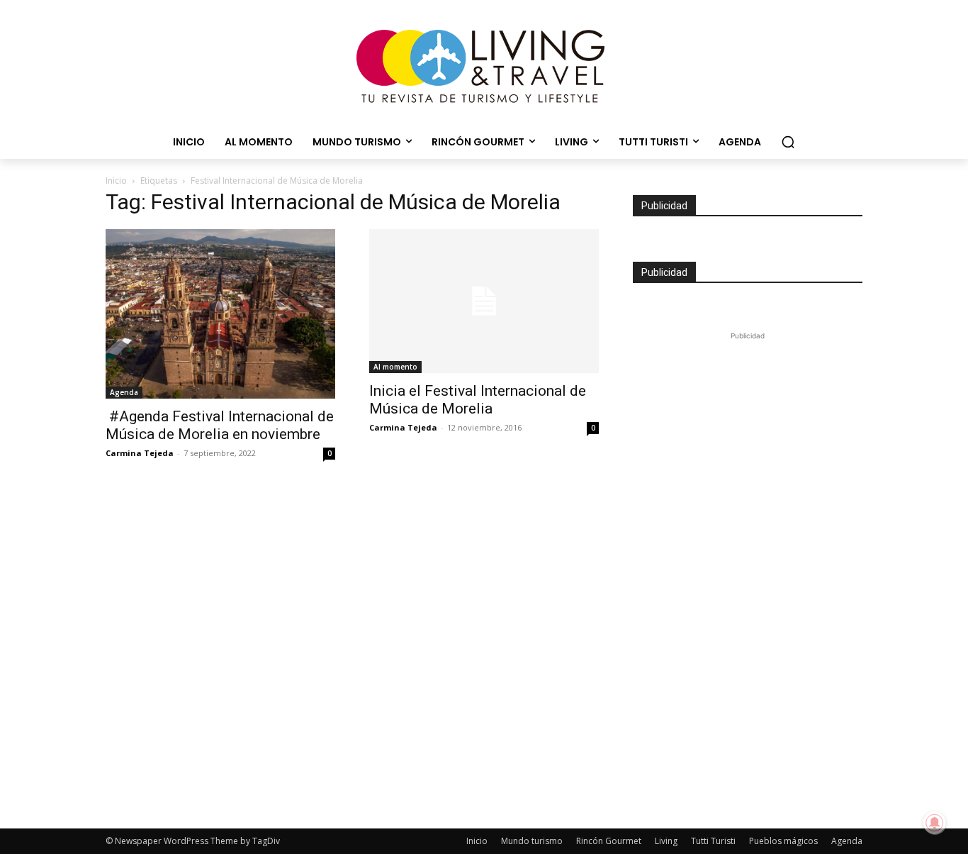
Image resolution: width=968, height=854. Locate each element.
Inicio (116, 180)
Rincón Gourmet (608, 841)
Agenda (124, 392)
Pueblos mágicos (783, 841)
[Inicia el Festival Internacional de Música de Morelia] (484, 301)
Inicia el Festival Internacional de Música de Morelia (477, 399)
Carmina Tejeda (140, 453)
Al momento (395, 367)
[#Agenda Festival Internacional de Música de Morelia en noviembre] (220, 314)
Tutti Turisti (713, 841)
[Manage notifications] (934, 822)
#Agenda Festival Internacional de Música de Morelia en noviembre (220, 425)
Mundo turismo (532, 841)
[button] (788, 142)
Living (666, 841)
